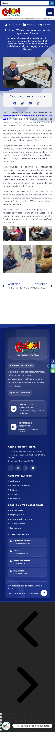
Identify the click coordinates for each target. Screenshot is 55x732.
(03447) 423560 (20, 573)
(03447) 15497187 (21, 553)
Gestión (46, 25)
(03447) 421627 (20, 563)
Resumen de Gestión (21, 519)
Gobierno (15, 481)
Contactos (20, 593)
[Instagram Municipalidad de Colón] (18, 468)
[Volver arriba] (44, 593)
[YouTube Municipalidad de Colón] (33, 468)
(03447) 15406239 (21, 543)
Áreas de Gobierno (20, 485)
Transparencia (17, 523)
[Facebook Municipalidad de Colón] (11, 468)
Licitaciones (16, 528)
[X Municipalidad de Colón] (25, 468)
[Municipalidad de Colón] (27, 348)
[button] (50, 12)
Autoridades (16, 510)
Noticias (14, 490)
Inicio (10, 593)
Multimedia (16, 499)
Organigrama (17, 515)
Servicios (14, 494)
